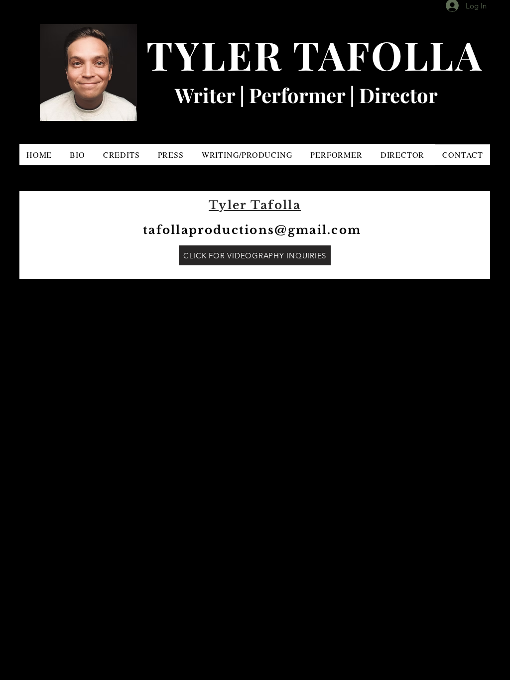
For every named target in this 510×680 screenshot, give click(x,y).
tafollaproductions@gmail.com (252, 230)
